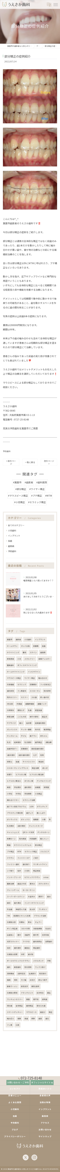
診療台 (21, 922)
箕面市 (9, 639)
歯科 (8, 967)
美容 (8, 787)
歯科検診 (27, 787)
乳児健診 (27, 742)
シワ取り (10, 871)
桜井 (19, 871)
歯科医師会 (37, 941)
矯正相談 (36, 871)
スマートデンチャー (15, 1012)
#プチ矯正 (36, 495)
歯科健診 (17, 948)
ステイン (33, 652)
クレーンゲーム (13, 890)
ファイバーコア (23, 858)
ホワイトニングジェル (22, 845)
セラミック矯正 (31, 851)
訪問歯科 (48, 941)
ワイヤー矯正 (29, 678)
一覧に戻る (30, 462)
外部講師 (33, 838)
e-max (46, 877)
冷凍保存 (10, 710)
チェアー (38, 922)
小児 (19, 659)
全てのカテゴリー (16, 525)
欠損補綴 (10, 684)
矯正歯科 (36, 948)
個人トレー (44, 838)
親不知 (35, 999)
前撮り (9, 774)
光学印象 (45, 935)
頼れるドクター (13, 800)
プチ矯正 (10, 851)
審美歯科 (10, 665)
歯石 (47, 1018)
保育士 (9, 761)
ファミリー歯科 (13, 864)
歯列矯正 (38, 742)
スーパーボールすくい (15, 896)
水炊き (32, 980)
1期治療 (48, 742)
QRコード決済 (28, 832)
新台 (29, 922)
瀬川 (21, 723)
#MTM (48, 495)
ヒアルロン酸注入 (14, 781)
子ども (23, 736)
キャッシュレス (13, 832)
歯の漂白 (17, 903)
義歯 (8, 845)
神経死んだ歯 (21, 909)
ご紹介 (35, 858)
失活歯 (9, 909)
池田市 (27, 935)
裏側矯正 (29, 1006)
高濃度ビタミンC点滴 (21, 916)
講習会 (27, 948)
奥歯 (26, 1018)
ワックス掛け (40, 967)
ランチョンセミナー (15, 999)
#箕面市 (17, 482)
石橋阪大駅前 (12, 993)
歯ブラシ (33, 736)
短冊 (42, 755)
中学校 (18, 793)
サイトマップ (45, 1136)
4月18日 (10, 704)
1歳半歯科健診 (24, 755)
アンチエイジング (44, 781)
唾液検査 (47, 729)
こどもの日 (21, 716)
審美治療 (10, 883)
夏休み (32, 883)
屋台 (49, 896)
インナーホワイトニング (34, 903)
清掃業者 (10, 973)
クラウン (10, 858)
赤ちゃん (43, 736)
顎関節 (35, 819)
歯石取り (26, 864)
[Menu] (55, 4)
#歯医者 (29, 482)
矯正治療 (35, 768)
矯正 (50, 1012)
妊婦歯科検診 (40, 723)
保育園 (46, 787)
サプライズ (11, 723)
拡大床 (32, 909)
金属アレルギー (44, 659)
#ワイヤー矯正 (37, 489)
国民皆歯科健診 (37, 748)
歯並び (42, 1012)
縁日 (8, 903)
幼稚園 (37, 787)
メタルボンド (38, 961)
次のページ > (49, 462)
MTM (19, 851)
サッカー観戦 (26, 729)
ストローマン (35, 691)
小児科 (27, 871)
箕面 (28, 999)
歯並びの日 (21, 883)
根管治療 (10, 716)
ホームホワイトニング (15, 671)
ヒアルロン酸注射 (37, 774)
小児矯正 (38, 793)
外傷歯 (19, 704)
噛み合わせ (42, 678)
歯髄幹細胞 (29, 704)
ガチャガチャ (43, 883)
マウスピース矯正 (14, 678)
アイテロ (26, 941)
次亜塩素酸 (37, 928)
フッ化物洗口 (45, 684)
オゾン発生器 (12, 928)
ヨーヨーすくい (29, 890)
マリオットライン (40, 864)
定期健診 (24, 748)
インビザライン (34, 671)
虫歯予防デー (12, 748)
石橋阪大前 (11, 922)
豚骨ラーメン (12, 986)
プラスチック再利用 (15, 813)
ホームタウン (12, 646)
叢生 (49, 993)
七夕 (35, 755)
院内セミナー (12, 697)
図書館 (35, 646)
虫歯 (10, 540)
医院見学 (24, 986)
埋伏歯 (9, 1006)
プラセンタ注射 (40, 916)
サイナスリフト (29, 761)
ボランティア (42, 806)
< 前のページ (11, 462)
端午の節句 (34, 716)
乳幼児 (48, 928)
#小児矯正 (19, 502)
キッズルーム (12, 736)
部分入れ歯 (41, 1006)
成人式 (45, 768)
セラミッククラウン (32, 877)
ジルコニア (44, 851)
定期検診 (33, 684)
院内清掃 (27, 967)
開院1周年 (35, 986)
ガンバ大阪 (25, 646)
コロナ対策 (25, 928)
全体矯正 (19, 1006)
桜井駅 (28, 723)
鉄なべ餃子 (42, 980)
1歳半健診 (11, 755)
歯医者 (18, 639)
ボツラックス (12, 819)
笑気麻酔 (27, 793)
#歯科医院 (41, 482)
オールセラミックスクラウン (18, 961)
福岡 (8, 980)
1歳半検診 (21, 826)
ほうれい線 (28, 781)
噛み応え (10, 1018)
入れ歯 (34, 697)
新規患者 (10, 659)
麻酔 (33, 1018)
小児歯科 (12, 530)
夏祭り (41, 896)
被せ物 (30, 954)
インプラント (14, 535)
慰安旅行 (42, 973)
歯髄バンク (42, 704)
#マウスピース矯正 (18, 495)
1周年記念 (21, 973)
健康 (19, 1018)
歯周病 (11, 546)
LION (31, 806)
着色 (24, 652)
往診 (8, 948)
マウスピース (31, 1012)
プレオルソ (42, 909)
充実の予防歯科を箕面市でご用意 (20, 428)
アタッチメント (27, 993)
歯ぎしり (29, 813)
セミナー (24, 697)
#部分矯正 (20, 489)
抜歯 (17, 761)
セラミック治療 (29, 800)
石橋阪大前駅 (12, 954)
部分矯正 (38, 845)
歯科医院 (10, 691)
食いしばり (41, 813)
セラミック (21, 684)
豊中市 (35, 935)
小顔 (43, 819)
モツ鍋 (23, 980)
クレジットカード (36, 826)
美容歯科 (17, 967)
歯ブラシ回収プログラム (16, 806)
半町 (22, 954)
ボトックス (25, 819)
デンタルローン (43, 832)
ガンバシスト (12, 729)
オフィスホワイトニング (27, 665)
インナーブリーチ (14, 877)
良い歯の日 (44, 697)
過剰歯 (44, 999)
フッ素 (9, 1025)
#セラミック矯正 (37, 502)
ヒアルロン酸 (21, 774)
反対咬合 (40, 993)
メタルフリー (29, 659)
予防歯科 (6, 451)
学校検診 (17, 787)
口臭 (17, 1025)
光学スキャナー (13, 941)
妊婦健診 (17, 742)
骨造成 (41, 761)
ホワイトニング (13, 652)
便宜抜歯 (38, 710)
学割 (49, 961)
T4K (8, 916)
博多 (15, 980)
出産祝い (10, 935)
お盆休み (31, 896)
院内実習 (22, 838)
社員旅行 (32, 973)
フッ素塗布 (21, 691)
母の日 (37, 729)
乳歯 (29, 710)
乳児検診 (10, 826)
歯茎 (40, 1018)
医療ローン (11, 838)
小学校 (9, 793)
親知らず (20, 710)
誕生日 (44, 716)
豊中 (19, 935)
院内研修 (47, 691)
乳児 (8, 742)
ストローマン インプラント (17, 768)
